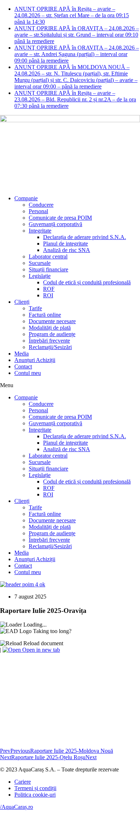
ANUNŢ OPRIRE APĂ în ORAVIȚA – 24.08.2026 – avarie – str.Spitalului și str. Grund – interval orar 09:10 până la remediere (76, 34)
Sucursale (40, 263)
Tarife (35, 308)
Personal (38, 211)
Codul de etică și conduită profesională (87, 282)
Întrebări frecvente (49, 341)
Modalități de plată (50, 328)
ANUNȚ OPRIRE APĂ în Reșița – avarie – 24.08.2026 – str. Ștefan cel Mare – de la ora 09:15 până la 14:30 (71, 15)
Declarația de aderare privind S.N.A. (84, 237)
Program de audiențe (52, 334)
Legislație (40, 276)
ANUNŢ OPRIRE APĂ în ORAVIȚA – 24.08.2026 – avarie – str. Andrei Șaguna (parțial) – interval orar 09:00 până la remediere (76, 54)
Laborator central (48, 256)
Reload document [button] (42, 643)
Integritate (40, 231)
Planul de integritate (65, 243)
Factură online (45, 315)
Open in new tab (40, 650)
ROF (49, 289)
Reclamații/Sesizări (50, 347)
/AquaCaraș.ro (16, 807)
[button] (70, 385)
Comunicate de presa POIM (60, 218)
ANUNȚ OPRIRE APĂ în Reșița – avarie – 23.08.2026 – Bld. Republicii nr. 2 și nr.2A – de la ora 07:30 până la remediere (75, 99)
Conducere (41, 205)
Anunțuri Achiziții (34, 360)
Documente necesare (52, 321)
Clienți (21, 302)
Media (21, 353)
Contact (23, 366)
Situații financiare (48, 269)
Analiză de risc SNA (66, 250)
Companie (26, 198)
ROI (48, 295)
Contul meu (27, 373)
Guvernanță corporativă (55, 224)
